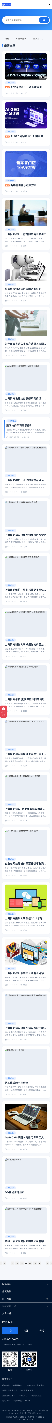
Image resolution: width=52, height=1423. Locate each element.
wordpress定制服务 (35, 1385)
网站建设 (6, 1284)
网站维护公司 (18, 1385)
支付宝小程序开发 (9, 1390)
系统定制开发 (9, 1306)
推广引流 (6, 1298)
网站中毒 (6, 1401)
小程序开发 (17, 1401)
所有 (7, 38)
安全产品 (6, 1313)
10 (22, 1263)
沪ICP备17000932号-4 (30, 1413)
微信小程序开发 (26, 1390)
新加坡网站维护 (8, 1396)
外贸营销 (6, 1291)
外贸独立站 (38, 38)
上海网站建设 (36, 1396)
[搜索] (44, 20)
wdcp (27, 1401)
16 (47, 1263)
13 (35, 1263)
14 (39, 1263)
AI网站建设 (21, 38)
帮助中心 (6, 1385)
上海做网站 (22, 1396)
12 (30, 1263)
